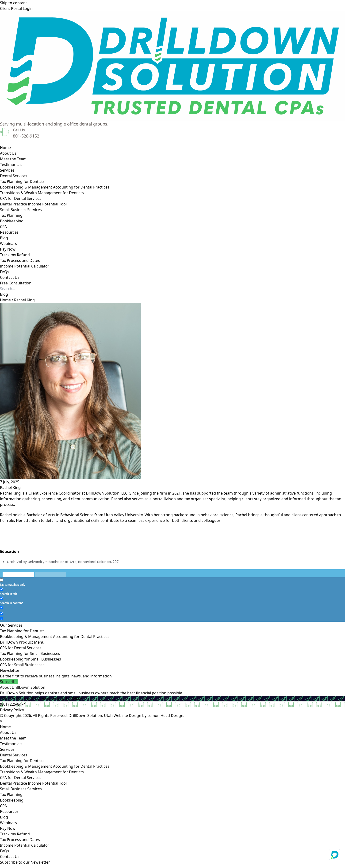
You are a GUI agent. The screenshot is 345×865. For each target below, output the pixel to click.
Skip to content (13, 2)
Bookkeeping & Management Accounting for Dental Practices (54, 636)
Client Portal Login (16, 8)
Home (5, 300)
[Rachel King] (172, 391)
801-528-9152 (26, 136)
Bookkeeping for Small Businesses (30, 659)
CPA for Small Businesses (22, 664)
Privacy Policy (12, 709)
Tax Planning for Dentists (22, 630)
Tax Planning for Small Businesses (30, 653)
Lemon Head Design (165, 715)
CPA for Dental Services (20, 647)
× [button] (1, 721)
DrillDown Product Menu (22, 642)
